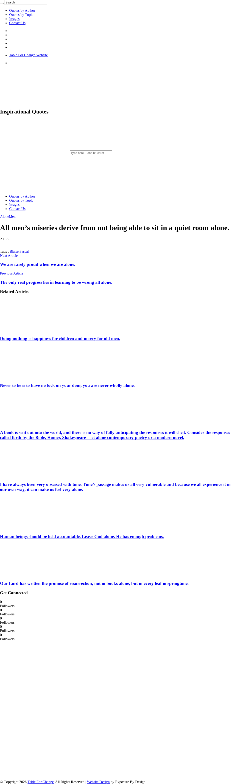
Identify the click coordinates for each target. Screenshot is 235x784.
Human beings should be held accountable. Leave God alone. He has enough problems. (82, 536)
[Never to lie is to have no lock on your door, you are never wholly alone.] (30, 377)
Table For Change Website (28, 55)
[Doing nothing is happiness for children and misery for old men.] (30, 329)
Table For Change (41, 782)
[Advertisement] (34, 710)
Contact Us (17, 23)
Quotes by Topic (21, 15)
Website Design (98, 782)
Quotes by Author (22, 10)
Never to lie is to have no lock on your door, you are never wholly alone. (67, 385)
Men (12, 216)
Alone (4, 216)
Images (14, 19)
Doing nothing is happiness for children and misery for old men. (60, 338)
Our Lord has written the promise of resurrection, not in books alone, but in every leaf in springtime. (94, 583)
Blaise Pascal (19, 251)
